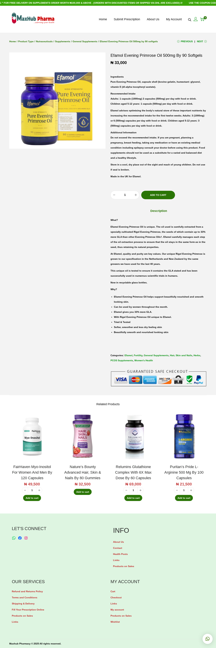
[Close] (148, 299)
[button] (207, 639)
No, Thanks (109, 336)
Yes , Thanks (109, 324)
